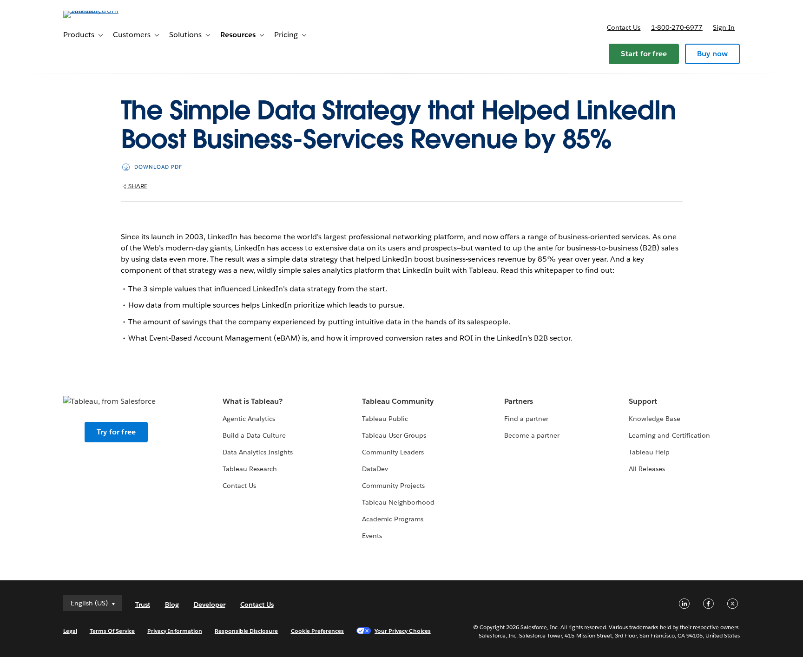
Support (643, 401)
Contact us (623, 27)
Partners (518, 401)
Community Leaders (393, 452)
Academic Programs (392, 519)
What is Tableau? (253, 401)
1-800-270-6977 (677, 27)
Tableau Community (398, 401)
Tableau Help (649, 452)
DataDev (375, 469)
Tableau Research (250, 469)
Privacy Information (174, 631)
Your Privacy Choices (403, 631)
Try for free (116, 432)
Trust (142, 604)
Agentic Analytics (249, 418)
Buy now (712, 54)
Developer (209, 604)
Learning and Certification (669, 435)
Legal (70, 631)
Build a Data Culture (254, 435)
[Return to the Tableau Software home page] (102, 10)
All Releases (647, 469)
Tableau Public (385, 418)
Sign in (724, 27)
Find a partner (526, 418)
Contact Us (239, 485)
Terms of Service (112, 631)
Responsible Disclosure (246, 631)
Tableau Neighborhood (398, 502)
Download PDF (158, 167)
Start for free (644, 54)
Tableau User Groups (394, 435)
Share (137, 186)
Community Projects (393, 485)
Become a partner (531, 435)
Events (372, 536)
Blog (172, 604)
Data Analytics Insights (257, 452)
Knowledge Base (654, 418)
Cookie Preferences (317, 631)
